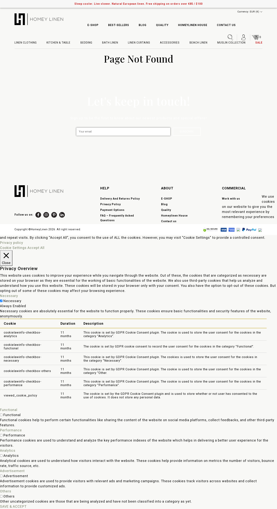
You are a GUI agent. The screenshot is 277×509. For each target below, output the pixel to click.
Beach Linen (198, 42)
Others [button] (5, 491)
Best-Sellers (118, 25)
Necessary (12, 301)
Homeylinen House (192, 25)
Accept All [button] (36, 248)
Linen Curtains (139, 42)
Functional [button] (8, 410)
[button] (249, 11)
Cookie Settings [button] (13, 248)
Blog (142, 25)
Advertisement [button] (12, 471)
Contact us (226, 25)
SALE (258, 42)
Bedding (86, 42)
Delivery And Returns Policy (120, 198)
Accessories (170, 42)
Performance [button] (11, 430)
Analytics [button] (7, 450)
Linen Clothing (26, 42)
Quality (162, 25)
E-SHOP (93, 25)
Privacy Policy (110, 204)
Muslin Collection (231, 42)
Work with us (231, 198)
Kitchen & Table (58, 42)
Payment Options (112, 209)
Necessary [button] (9, 296)
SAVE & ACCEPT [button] (13, 506)
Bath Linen (110, 42)
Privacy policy (11, 243)
